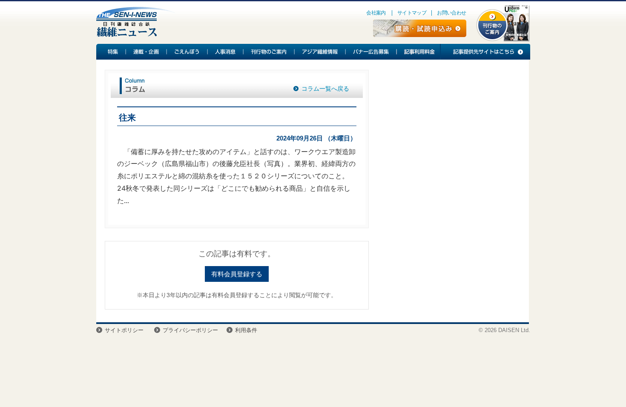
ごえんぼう (187, 52)
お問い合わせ (451, 13)
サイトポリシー (124, 330)
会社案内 (376, 13)
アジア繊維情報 (320, 52)
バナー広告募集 (371, 52)
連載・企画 (146, 52)
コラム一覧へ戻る (325, 88)
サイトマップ (411, 13)
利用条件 (246, 330)
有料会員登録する (236, 274)
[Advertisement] (448, 138)
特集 (111, 52)
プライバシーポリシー (190, 330)
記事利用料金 (418, 52)
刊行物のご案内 (269, 52)
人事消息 (226, 52)
